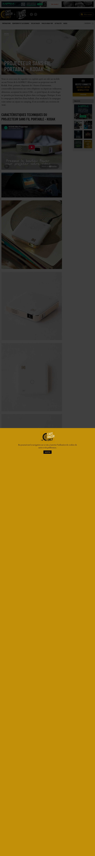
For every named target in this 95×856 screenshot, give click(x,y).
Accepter (47, 452)
